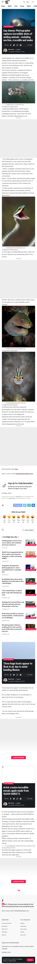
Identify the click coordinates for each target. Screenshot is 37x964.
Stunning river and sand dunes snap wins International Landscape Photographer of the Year (13, 604)
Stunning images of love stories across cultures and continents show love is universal (12, 543)
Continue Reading (18, 757)
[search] (24, 2)
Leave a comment (29, 530)
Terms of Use (12, 960)
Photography (8, 26)
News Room (11, 49)
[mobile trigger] (3, 2)
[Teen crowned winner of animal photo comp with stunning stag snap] (30, 592)
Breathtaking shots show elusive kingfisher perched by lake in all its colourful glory (13, 581)
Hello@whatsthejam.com (24, 474)
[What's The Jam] (7, 2)
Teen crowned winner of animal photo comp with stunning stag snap (12, 593)
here (16, 469)
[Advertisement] (18, 138)
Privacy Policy (12, 498)
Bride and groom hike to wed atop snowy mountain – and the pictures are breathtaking (13, 616)
